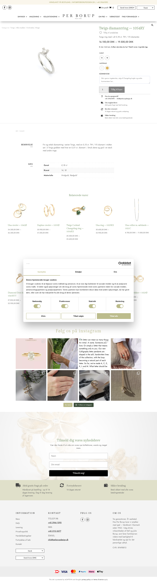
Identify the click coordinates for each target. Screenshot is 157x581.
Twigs (12, 27)
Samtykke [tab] (42, 272)
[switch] (64, 306)
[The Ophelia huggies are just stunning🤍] (31, 385)
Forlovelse (30, 27)
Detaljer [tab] (78, 272)
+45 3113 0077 (54, 531)
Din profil (104, 8)
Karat (101, 53)
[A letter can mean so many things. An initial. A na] (94, 353)
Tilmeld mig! (78, 473)
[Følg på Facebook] (4, 7)
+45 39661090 (102, 2)
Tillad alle (114, 316)
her (146, 47)
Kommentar (104, 74)
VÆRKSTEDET (115, 16)
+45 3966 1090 (55, 522)
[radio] (102, 58)
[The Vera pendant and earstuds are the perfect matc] (126, 385)
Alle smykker (20, 27)
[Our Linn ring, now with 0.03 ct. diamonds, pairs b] (62, 353)
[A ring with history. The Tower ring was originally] (62, 385)
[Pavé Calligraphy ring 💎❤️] (94, 385)
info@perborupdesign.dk (83, 2)
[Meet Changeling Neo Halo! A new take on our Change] (126, 353)
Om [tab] (115, 272)
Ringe (37, 27)
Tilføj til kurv (116, 89)
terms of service (99, 579)
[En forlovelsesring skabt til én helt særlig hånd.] (31, 353)
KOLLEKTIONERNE (50, 16)
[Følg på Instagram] (10, 7)
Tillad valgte (78, 316)
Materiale (103, 63)
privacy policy (86, 579)
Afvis (43, 316)
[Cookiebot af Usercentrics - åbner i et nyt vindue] (120, 264)
